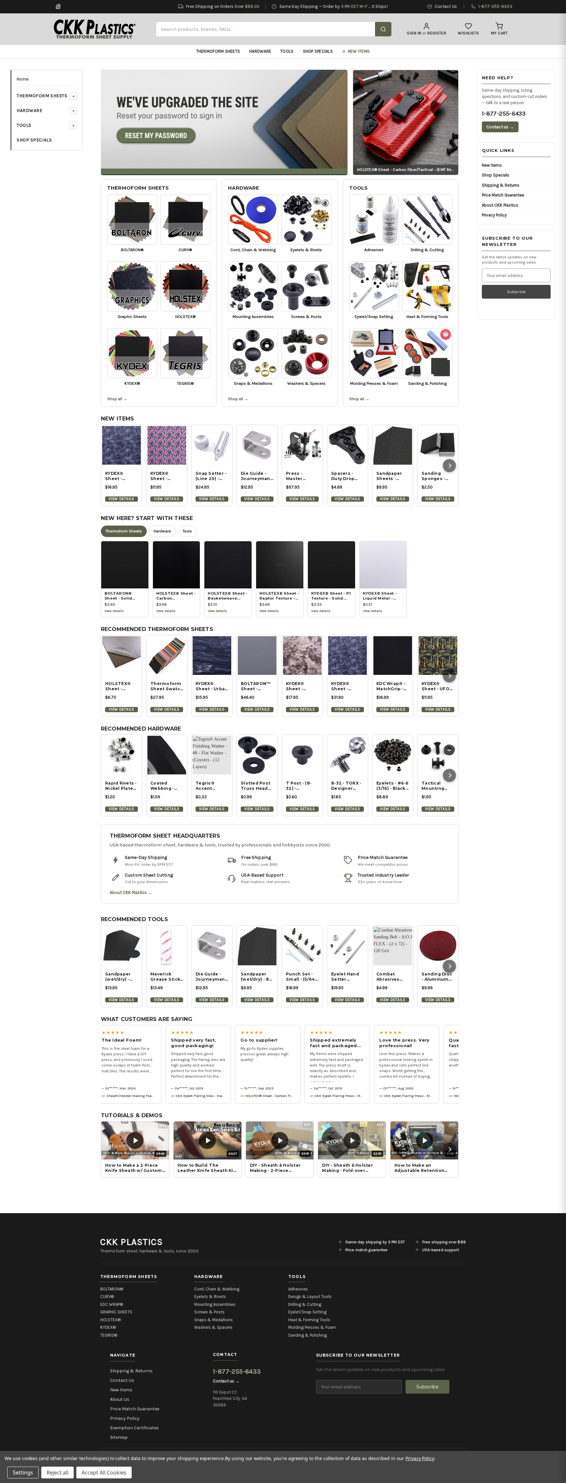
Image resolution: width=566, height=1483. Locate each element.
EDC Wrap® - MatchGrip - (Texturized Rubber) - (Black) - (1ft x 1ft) (391, 686)
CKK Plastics (131, 1242)
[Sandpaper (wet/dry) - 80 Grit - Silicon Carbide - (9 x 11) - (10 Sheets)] (257, 946)
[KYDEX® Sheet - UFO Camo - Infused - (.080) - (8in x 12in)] (438, 655)
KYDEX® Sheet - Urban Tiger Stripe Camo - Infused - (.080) (212, 686)
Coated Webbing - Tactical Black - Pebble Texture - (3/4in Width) (166, 786)
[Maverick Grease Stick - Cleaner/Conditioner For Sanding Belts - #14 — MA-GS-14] (166, 946)
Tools (286, 51)
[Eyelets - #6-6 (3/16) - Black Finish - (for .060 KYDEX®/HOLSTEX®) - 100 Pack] (392, 755)
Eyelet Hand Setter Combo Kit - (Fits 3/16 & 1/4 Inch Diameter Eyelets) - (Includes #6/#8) (347, 977)
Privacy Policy (494, 215)
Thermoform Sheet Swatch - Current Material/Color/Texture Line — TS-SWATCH (166, 686)
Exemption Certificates (134, 1428)
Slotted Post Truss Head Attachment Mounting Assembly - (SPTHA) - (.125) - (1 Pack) (255, 786)
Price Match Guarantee (503, 195)
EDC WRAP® (111, 1304)
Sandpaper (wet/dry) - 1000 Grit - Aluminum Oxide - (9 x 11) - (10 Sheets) (121, 977)
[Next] (449, 465)
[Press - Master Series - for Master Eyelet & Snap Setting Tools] (302, 445)
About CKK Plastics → (131, 892)
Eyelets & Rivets (210, 1296)
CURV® (107, 1296)
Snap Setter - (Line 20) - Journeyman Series (211, 476)
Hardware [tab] (162, 531)
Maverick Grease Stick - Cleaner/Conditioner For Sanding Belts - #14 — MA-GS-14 (166, 977)
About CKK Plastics (500, 205)
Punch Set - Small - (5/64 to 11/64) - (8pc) (300, 977)
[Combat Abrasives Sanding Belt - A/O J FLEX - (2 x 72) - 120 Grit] (392, 946)
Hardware (260, 51)
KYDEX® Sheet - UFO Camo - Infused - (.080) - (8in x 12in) (437, 686)
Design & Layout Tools (309, 1296)
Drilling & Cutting (304, 1304)
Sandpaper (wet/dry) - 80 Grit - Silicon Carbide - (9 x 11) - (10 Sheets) (256, 977)
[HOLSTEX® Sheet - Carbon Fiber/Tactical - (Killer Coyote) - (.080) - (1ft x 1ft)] (121, 655)
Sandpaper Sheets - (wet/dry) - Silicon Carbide (389, 476)
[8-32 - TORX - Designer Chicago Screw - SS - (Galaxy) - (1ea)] (347, 755)
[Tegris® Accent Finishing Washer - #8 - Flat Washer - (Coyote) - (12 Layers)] (212, 755)
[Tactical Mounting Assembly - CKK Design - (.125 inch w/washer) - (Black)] (438, 755)
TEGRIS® (108, 1335)
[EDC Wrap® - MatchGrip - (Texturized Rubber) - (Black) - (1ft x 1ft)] (392, 655)
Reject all (57, 1472)
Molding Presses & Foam (312, 1327)
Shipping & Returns (500, 185)
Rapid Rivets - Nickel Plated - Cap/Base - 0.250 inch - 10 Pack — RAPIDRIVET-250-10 (121, 786)
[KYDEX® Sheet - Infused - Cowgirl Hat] (166, 445)
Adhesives (298, 1289)
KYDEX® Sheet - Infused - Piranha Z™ (118, 476)
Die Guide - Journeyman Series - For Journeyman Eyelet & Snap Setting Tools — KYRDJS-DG (211, 977)
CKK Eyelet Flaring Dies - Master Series (191, 1095)
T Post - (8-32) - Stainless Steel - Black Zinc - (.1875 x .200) (301, 786)
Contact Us (122, 1380)
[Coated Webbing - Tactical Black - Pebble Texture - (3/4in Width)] (166, 755)
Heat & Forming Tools (309, 1319)
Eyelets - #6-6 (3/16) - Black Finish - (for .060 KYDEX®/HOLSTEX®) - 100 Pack (392, 786)
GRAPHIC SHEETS (116, 1311)
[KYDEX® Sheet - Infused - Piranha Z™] (121, 445)
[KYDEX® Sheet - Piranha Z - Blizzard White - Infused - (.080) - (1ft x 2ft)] (347, 655)
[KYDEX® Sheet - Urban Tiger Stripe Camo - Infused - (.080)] (212, 655)
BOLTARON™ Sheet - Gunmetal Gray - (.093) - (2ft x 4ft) (256, 686)
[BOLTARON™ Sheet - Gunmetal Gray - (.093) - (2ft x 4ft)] (257, 655)
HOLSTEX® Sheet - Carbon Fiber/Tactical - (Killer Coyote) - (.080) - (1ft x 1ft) (121, 686)
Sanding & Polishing (307, 1335)
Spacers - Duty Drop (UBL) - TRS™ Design (346, 476)
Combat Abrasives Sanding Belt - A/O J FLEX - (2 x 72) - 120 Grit (392, 977)
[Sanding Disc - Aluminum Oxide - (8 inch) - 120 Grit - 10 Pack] (438, 946)
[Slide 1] (224, 122)
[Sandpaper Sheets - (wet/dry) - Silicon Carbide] (392, 445)
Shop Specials (318, 51)
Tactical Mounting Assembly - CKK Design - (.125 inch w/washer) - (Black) (436, 786)
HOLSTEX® (110, 1319)
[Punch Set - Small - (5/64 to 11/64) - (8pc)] (302, 946)
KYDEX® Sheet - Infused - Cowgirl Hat (164, 476)
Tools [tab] (187, 531)
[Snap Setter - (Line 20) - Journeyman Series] (212, 445)
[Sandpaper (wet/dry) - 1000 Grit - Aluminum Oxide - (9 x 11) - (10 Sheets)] (121, 946)
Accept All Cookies (104, 1472)
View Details (121, 498)
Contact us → (500, 126)
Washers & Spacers (213, 1327)
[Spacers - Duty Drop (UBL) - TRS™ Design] (347, 445)
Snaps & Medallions (213, 1319)
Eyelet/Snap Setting (307, 1311)
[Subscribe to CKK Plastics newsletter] (58, 6)
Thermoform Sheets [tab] (124, 531)
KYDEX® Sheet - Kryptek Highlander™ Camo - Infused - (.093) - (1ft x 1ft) (301, 686)
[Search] (383, 29)
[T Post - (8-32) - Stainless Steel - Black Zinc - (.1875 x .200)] (302, 755)
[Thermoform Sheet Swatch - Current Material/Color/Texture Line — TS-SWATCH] (166, 655)
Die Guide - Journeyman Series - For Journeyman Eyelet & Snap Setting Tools (257, 476)
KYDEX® (108, 1327)
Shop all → (117, 398)
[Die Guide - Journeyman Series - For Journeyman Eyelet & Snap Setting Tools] (257, 445)
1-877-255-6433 (503, 113)
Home (22, 79)
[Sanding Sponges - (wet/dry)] (438, 445)
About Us (119, 1399)
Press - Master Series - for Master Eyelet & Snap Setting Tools (302, 476)
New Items (492, 165)
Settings (23, 1472)
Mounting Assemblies (215, 1304)
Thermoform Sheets (218, 51)
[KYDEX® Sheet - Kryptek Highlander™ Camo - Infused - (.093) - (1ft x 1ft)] (302, 655)
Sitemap (119, 1437)
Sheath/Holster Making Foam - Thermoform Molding (132, 1095)
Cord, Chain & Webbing (216, 1289)
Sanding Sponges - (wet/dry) (433, 476)
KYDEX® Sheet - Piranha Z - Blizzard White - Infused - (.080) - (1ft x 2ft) (345, 686)
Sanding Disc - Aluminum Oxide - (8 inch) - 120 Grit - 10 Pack (437, 977)
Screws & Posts (209, 1311)
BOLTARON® (111, 1289)
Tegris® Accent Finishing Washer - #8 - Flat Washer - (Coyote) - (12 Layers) (211, 786)
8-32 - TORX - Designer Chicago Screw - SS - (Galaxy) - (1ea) (346, 786)
